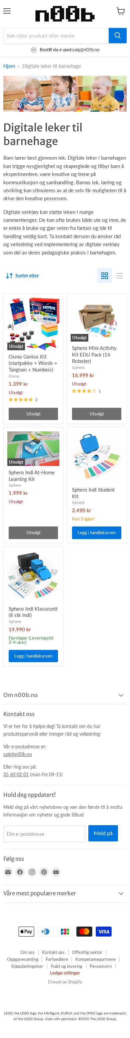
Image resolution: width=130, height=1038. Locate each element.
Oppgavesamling (22, 959)
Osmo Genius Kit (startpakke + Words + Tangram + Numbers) (33, 363)
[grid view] (104, 275)
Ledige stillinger (65, 972)
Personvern (101, 966)
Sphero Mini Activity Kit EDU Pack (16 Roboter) (94, 354)
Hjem (9, 66)
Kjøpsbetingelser (27, 966)
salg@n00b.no (17, 754)
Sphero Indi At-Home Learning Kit (32, 475)
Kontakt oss (53, 952)
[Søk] (118, 35)
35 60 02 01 (16, 774)
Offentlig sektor (87, 952)
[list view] (119, 275)
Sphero (78, 367)
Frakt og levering (66, 966)
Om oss (27, 952)
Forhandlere (57, 959)
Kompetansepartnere (95, 959)
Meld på (103, 833)
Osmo (14, 375)
